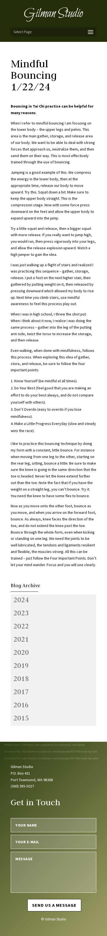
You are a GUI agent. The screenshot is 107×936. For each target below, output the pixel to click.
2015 (21, 718)
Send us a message (54, 905)
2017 (21, 691)
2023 (21, 612)
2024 (21, 599)
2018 (21, 678)
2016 (21, 704)
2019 (21, 665)
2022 (21, 626)
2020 (21, 652)
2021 (21, 639)
